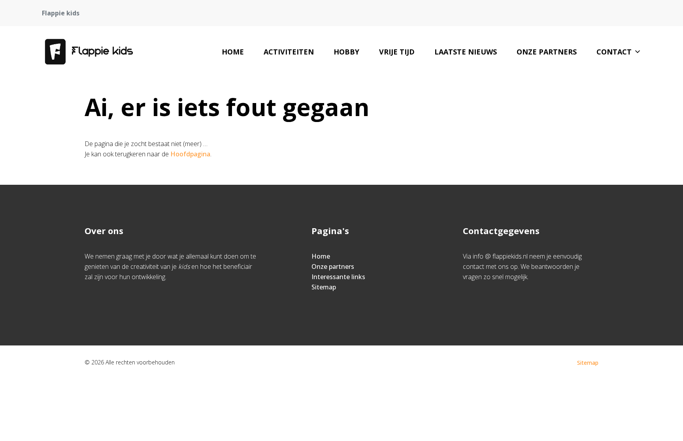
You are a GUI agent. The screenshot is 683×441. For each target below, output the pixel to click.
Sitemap (323, 287)
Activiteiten (289, 51)
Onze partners (547, 51)
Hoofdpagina (190, 154)
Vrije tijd (397, 51)
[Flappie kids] (89, 52)
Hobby (346, 51)
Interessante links (338, 276)
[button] (637, 52)
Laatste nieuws (465, 51)
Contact (614, 51)
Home (233, 51)
